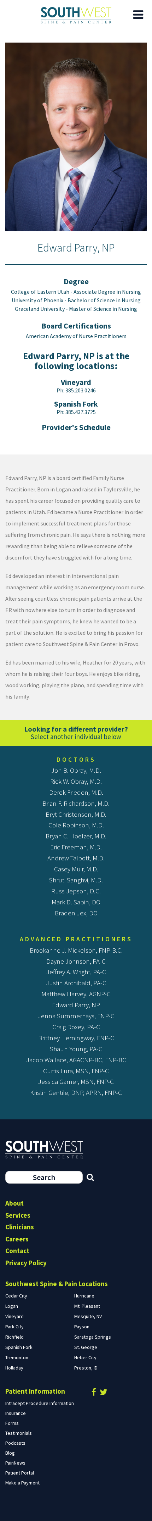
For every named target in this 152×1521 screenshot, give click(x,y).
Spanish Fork (76, 404)
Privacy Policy (26, 1262)
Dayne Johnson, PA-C (76, 961)
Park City (14, 1326)
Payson (81, 1326)
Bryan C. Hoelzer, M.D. (76, 836)
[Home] (76, 15)
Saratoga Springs (92, 1337)
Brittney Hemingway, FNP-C (76, 1038)
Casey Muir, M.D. (76, 869)
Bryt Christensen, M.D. (76, 814)
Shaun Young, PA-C (76, 1049)
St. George (85, 1347)
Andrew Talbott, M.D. (76, 858)
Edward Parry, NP (76, 1005)
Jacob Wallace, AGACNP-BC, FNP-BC (76, 1060)
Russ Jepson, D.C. (76, 891)
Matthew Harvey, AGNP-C (76, 994)
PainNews (15, 1463)
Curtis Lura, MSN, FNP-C (76, 1071)
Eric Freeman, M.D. (76, 847)
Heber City (85, 1357)
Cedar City (16, 1296)
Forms (12, 1423)
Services (17, 1215)
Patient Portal (19, 1473)
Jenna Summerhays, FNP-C (76, 1016)
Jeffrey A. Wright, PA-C (76, 972)
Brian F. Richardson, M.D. (76, 803)
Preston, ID (86, 1368)
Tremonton (16, 1357)
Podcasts (15, 1443)
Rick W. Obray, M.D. (76, 781)
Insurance (15, 1413)
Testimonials (18, 1433)
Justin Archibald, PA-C (76, 983)
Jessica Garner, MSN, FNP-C (76, 1081)
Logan (11, 1306)
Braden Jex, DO (76, 913)
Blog (10, 1453)
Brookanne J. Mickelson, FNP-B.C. (76, 950)
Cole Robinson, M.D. (76, 825)
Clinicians (19, 1227)
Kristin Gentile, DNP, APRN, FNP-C (76, 1092)
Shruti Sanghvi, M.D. (76, 880)
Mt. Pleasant (87, 1306)
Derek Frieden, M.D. (76, 792)
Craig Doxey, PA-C (76, 1027)
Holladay (14, 1368)
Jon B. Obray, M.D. (76, 770)
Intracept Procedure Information (39, 1403)
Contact (17, 1250)
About (14, 1203)
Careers (17, 1239)
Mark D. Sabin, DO (76, 902)
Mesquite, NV (88, 1316)
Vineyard (76, 382)
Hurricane (84, 1296)
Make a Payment (22, 1482)
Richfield (14, 1337)
